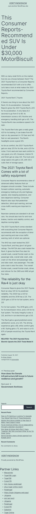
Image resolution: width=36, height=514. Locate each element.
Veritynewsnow (18, 3)
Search (3, 403)
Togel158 (7, 478)
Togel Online (9, 513)
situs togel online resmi (13, 487)
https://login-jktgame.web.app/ (16, 493)
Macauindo (8, 473)
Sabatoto (7, 510)
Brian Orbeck (7, 357)
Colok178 (7, 481)
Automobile (15, 359)
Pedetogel (8, 490)
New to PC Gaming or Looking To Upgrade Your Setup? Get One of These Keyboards (16, 417)
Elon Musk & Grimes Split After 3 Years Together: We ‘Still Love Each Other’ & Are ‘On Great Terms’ (17, 431)
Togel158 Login (10, 475)
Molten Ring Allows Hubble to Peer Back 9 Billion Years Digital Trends (16, 421)
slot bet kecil (9, 498)
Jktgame (7, 495)
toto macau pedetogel (13, 484)
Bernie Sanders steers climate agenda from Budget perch (16, 436)
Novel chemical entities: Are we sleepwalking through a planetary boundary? (17, 426)
